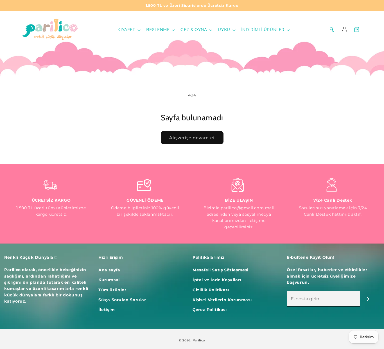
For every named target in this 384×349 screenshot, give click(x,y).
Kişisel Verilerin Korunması (222, 299)
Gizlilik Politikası (211, 289)
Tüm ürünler (112, 289)
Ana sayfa (109, 270)
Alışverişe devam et (192, 137)
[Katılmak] (368, 299)
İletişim (106, 309)
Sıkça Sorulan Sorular (122, 299)
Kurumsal (109, 279)
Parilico (199, 340)
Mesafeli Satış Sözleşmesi (221, 270)
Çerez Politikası (210, 309)
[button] (128, 29)
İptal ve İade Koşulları (217, 279)
